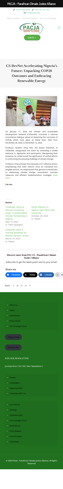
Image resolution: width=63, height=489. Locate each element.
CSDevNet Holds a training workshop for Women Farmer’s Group (17, 232)
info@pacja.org (33, 12)
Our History (15, 404)
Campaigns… (15, 382)
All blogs (13, 410)
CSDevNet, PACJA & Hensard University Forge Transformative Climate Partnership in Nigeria (16, 213)
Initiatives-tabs (16, 415)
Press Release (15, 431)
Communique (16, 436)
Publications (15, 425)
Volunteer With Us (30, 18)
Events (13, 377)
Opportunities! (13, 18)
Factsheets (14, 441)
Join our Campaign (48, 18)
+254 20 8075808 (23, 9)
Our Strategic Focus (18, 326)
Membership (13, 347)
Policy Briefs (15, 321)
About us (14, 305)
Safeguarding (13, 337)
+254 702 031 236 (41, 9)
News (12, 310)
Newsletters (15, 315)
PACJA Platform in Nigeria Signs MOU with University (43, 210)
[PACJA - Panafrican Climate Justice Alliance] (31, 27)
